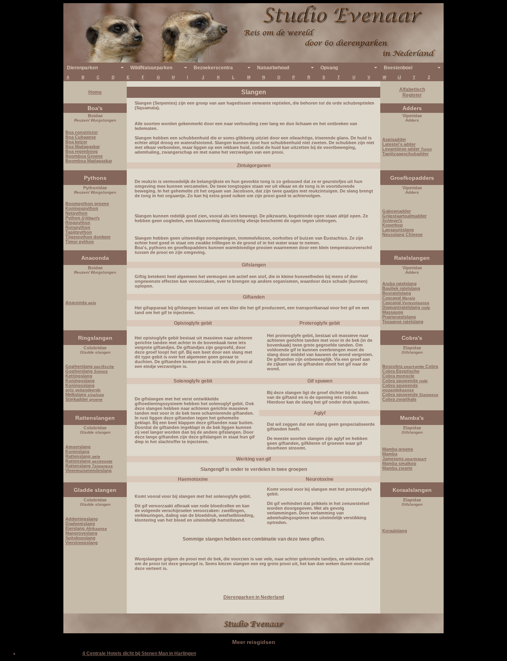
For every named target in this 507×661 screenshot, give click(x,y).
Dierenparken (82, 67)
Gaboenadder (396, 211)
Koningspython (81, 208)
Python (82, 217)
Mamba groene (397, 449)
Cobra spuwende (405, 380)
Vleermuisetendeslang (88, 470)
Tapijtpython (78, 232)
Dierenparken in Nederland (253, 597)
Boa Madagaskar (82, 146)
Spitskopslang (80, 537)
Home (95, 92)
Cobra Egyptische (400, 371)
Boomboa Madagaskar (88, 160)
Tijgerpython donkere (88, 236)
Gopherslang (89, 366)
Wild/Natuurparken (151, 67)
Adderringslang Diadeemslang (81, 521)
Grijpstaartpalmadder (404, 218)
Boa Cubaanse (80, 137)
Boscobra (403, 366)
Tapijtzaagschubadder (405, 153)
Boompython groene (87, 203)
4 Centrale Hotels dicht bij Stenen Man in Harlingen (139, 653)
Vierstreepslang (81, 542)
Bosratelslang (396, 293)
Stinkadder (84, 399)
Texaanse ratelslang (402, 321)
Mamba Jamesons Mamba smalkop (404, 458)
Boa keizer (76, 141)
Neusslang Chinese (402, 234)
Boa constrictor (81, 132)
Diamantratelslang (406, 307)
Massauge (392, 312)
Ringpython (77, 222)
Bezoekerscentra (213, 67)
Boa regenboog (81, 151)
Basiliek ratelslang (401, 288)
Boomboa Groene (84, 156)
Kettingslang (78, 375)
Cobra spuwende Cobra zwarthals (410, 397)
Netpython (76, 213)
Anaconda (80, 302)
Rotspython (77, 227)
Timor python (79, 241)
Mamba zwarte (397, 468)
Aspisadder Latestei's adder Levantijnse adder (407, 144)
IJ (399, 77)
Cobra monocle (398, 375)
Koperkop (392, 225)
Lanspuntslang (398, 229)
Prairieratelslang (399, 316)
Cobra (431, 366)
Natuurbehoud (273, 67)
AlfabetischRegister (412, 92)
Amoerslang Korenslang (78, 449)
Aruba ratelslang (399, 283)
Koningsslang (80, 380)
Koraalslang (394, 530)
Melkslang (84, 394)
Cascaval (398, 297)
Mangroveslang (81, 533)
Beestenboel (398, 67)
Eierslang (86, 528)
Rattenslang (82, 456)
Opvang (329, 67)
